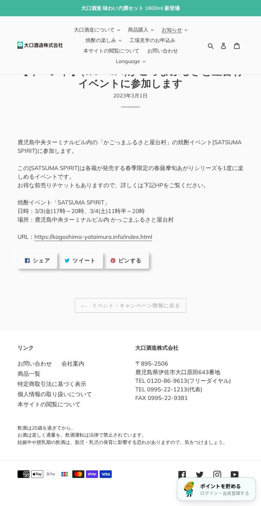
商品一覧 (29, 373)
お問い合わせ (35, 363)
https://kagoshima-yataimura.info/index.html (93, 236)
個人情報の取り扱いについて (55, 394)
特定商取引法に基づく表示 (52, 384)
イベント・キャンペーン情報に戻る (135, 305)
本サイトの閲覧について (49, 404)
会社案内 (72, 363)
